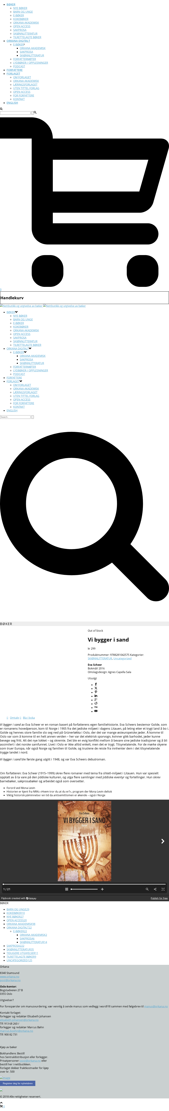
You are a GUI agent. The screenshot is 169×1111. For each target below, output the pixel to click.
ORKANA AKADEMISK (26, 81)
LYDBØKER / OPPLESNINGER (30, 63)
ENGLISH (12, 103)
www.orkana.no (9, 976)
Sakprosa (26, 52)
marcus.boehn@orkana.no (16, 1031)
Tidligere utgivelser (22, 953)
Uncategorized (122, 658)
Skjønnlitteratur (32, 55)
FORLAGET (13, 73)
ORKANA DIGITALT (18, 41)
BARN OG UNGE (23, 12)
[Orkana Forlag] (43, 306)
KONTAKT (19, 99)
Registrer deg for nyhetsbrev (18, 1083)
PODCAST (19, 66)
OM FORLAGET (22, 77)
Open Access (21, 26)
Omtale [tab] (14, 718)
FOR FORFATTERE (23, 95)
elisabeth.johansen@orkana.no (19, 1020)
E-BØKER (18, 44)
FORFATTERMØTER (24, 59)
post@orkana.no (10, 980)
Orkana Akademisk (26, 22)
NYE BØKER (20, 8)
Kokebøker (20, 19)
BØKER (11, 4)
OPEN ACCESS (21, 92)
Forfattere (15, 70)
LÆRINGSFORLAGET (25, 84)
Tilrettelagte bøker (27, 37)
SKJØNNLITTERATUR (25, 33)
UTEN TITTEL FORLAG (26, 88)
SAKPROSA (19, 30)
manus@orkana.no (156, 1006)
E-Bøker (18, 15)
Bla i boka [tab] (29, 718)
